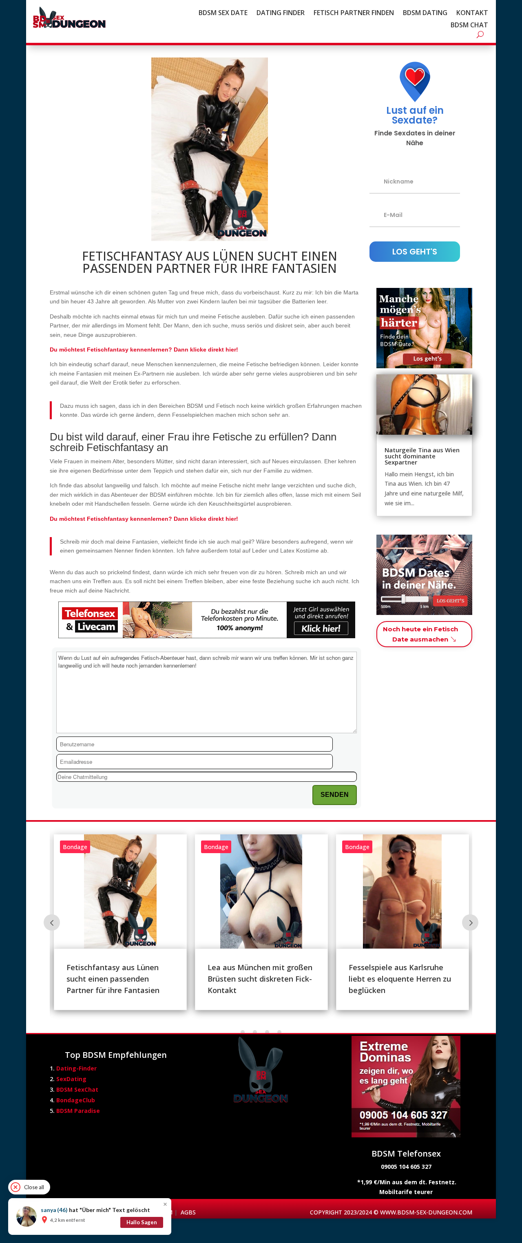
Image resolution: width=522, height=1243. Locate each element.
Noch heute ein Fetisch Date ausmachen (420, 634)
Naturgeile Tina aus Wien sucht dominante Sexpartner (422, 456)
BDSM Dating (425, 13)
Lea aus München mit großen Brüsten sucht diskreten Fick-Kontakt (260, 978)
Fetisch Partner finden (354, 13)
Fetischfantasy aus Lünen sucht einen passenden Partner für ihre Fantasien (112, 978)
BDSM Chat (469, 25)
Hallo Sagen (141, 1222)
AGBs (188, 1212)
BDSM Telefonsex (406, 1153)
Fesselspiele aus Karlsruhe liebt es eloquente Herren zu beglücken (400, 978)
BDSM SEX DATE (223, 13)
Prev (52, 922)
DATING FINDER (281, 13)
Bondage (75, 847)
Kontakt (472, 13)
